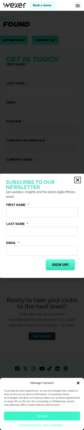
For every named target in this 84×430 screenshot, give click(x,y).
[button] (78, 383)
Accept (42, 416)
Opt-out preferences (30, 425)
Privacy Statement (53, 425)
